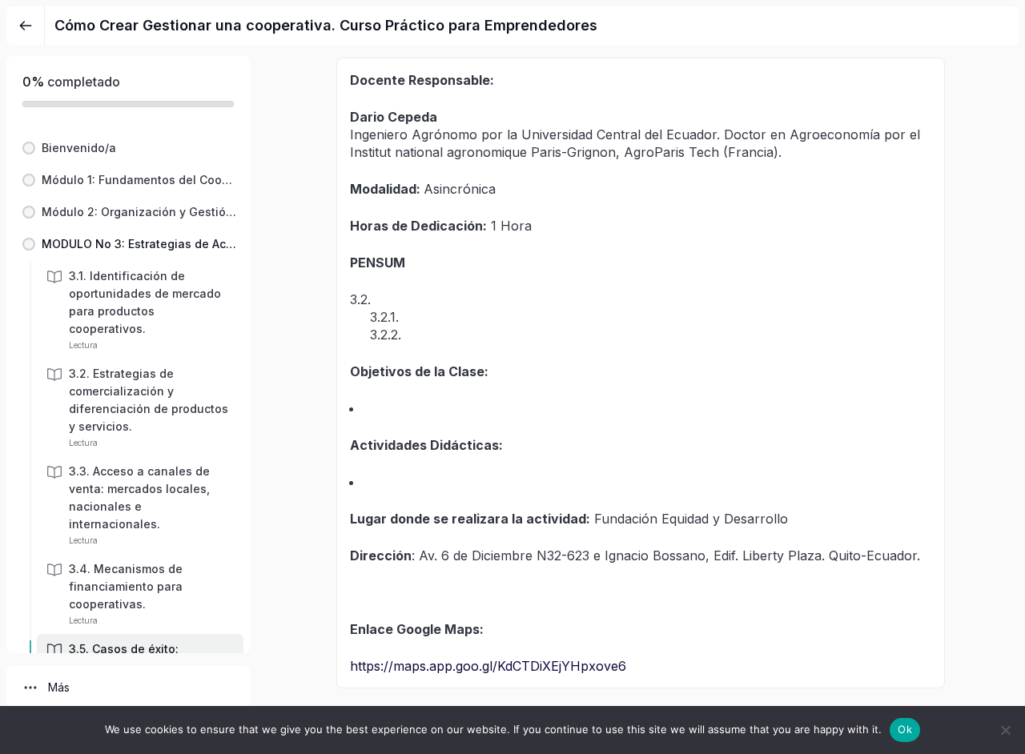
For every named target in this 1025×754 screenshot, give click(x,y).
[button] (128, 148)
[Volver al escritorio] (25, 25)
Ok (905, 729)
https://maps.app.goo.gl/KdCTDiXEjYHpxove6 (488, 666)
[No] (1005, 730)
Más (59, 687)
